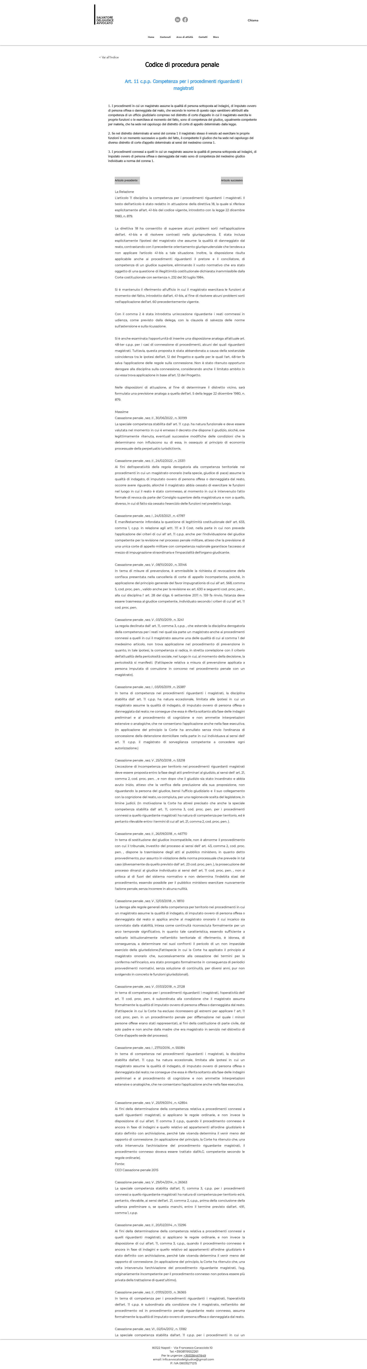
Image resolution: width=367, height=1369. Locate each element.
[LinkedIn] (177, 19)
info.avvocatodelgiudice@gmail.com (188, 1359)
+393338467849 (195, 1355)
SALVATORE (105, 17)
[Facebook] (185, 19)
